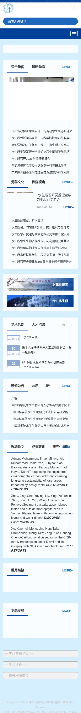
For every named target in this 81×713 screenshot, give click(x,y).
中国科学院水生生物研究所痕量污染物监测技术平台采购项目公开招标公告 (42, 419)
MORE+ (67, 67)
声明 (14, 398)
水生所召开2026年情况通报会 (30, 158)
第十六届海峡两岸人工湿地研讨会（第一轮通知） (46, 348)
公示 (35, 386)
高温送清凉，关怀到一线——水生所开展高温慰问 (42, 145)
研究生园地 (61, 447)
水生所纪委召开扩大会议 (28, 220)
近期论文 (17, 447)
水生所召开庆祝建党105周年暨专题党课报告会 (41, 261)
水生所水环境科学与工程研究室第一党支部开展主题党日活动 (42, 254)
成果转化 (38, 447)
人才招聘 (38, 325)
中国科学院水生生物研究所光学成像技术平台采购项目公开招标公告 (42, 425)
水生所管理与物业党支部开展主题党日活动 (39, 248)
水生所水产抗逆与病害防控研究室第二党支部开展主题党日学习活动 (42, 234)
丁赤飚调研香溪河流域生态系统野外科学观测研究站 (42, 172)
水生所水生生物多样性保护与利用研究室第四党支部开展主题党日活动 (42, 241)
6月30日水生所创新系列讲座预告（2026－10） (43, 363)
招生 (49, 386)
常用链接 (17, 570)
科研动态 (38, 67)
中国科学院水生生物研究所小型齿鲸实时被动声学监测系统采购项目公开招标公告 (42, 405)
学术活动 (17, 325)
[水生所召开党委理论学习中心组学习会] (20, 199)
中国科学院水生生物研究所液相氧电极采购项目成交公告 (42, 412)
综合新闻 (17, 67)
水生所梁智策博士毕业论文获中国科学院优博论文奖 (42, 151)
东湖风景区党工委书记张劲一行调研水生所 (39, 165)
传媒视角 (38, 182)
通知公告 (17, 386)
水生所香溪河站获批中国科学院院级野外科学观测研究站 (42, 138)
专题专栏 (17, 610)
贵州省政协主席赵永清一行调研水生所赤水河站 (41, 131)
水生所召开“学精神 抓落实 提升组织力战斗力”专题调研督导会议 (42, 227)
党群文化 (17, 182)
